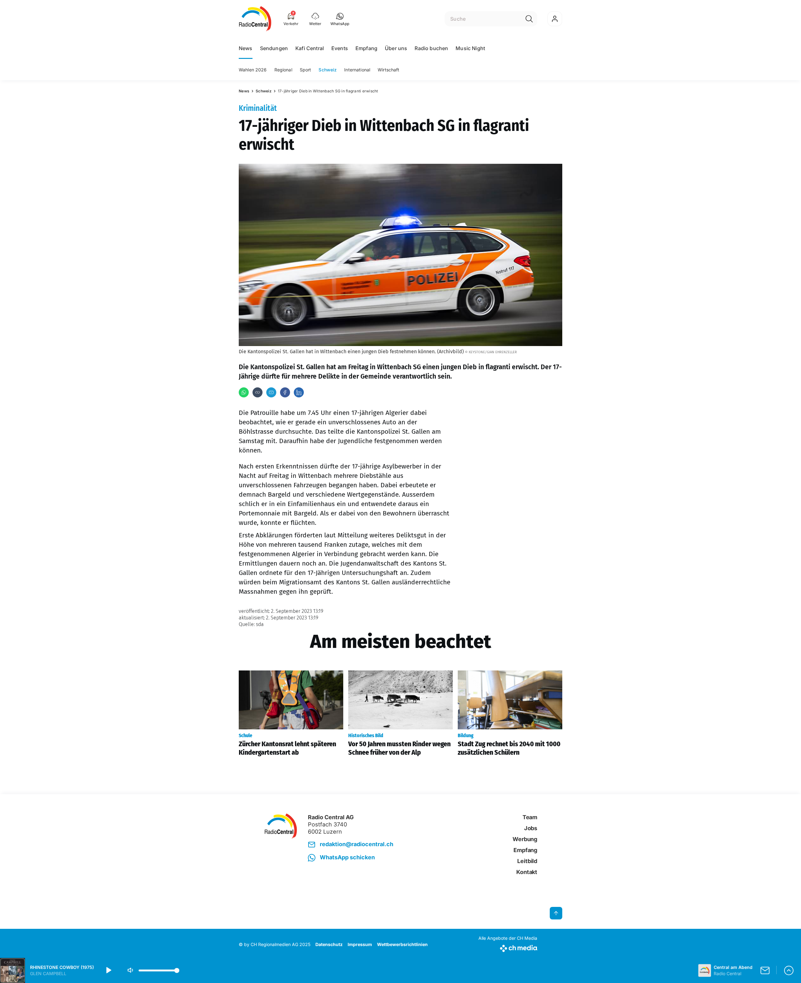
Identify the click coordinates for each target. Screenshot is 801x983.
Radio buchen (431, 48)
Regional (283, 69)
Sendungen (274, 48)
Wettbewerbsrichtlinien (402, 944)
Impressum (360, 944)
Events (339, 48)
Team (530, 817)
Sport (305, 69)
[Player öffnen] (788, 970)
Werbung (525, 839)
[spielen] (108, 970)
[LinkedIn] (299, 392)
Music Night (470, 48)
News (246, 48)
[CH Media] (507, 947)
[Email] (271, 392)
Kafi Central (309, 48)
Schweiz (328, 69)
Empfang (366, 48)
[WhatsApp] (244, 392)
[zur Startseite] (255, 18)
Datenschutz (329, 944)
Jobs (530, 828)
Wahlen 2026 (253, 69)
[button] (339, 19)
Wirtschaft (388, 69)
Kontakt (526, 872)
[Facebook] (285, 392)
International (357, 69)
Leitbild (527, 861)
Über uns (396, 48)
